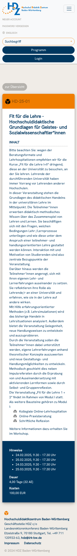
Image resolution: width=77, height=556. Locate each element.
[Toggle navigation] (69, 9)
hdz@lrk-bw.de (31, 538)
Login (38, 58)
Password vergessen (15, 26)
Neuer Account (11, 19)
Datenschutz (32, 543)
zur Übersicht (14, 87)
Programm (38, 50)
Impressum (11, 543)
